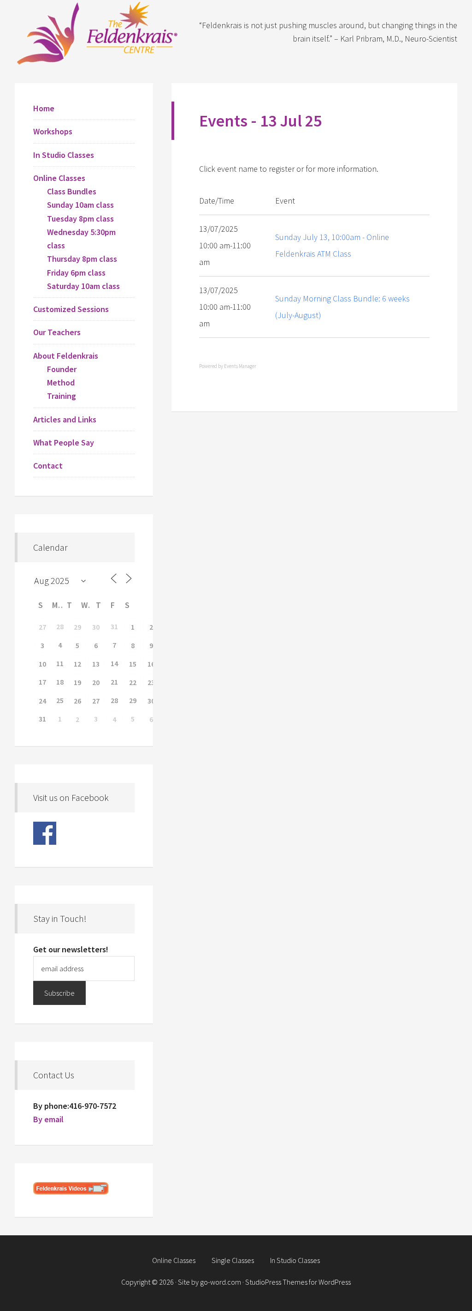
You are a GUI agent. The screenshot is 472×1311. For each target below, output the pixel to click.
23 (151, 682)
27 (42, 626)
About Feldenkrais (65, 355)
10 (42, 663)
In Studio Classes (63, 155)
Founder (62, 369)
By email (48, 1119)
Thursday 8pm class (82, 258)
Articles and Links (64, 419)
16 (151, 663)
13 (96, 663)
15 (132, 663)
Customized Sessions (71, 309)
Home (43, 108)
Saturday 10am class (83, 286)
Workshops (52, 131)
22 (132, 682)
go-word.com (220, 1282)
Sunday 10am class (80, 204)
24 (42, 700)
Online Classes (59, 178)
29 (77, 626)
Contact (48, 465)
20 (96, 682)
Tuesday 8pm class (80, 218)
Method (61, 382)
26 (77, 700)
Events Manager (240, 366)
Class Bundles (71, 191)
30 (96, 626)
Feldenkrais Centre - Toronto (98, 32)
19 (77, 682)
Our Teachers (57, 332)
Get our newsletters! (70, 949)
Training (61, 396)
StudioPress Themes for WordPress (298, 1282)
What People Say (63, 442)
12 (77, 663)
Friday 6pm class (76, 272)
